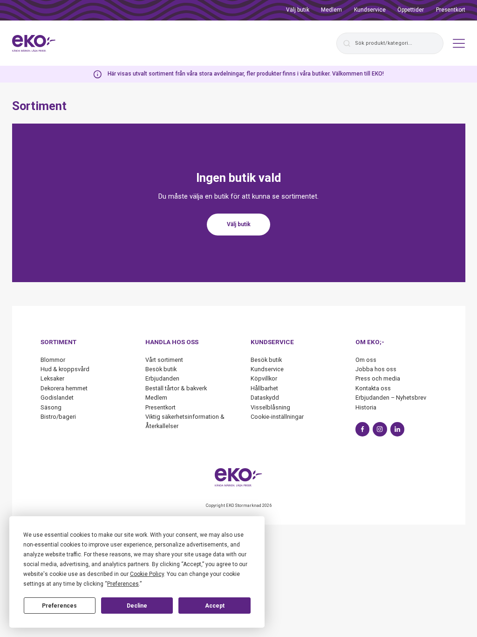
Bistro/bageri (58, 416)
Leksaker (52, 378)
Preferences (59, 605)
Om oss (365, 359)
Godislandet (57, 397)
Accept (215, 605)
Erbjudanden (162, 378)
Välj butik (297, 10)
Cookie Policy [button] (147, 574)
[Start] (34, 43)
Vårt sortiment (164, 359)
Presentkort (450, 10)
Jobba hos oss (375, 369)
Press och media (377, 378)
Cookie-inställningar (277, 416)
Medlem (331, 10)
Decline (137, 605)
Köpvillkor (264, 378)
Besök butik (161, 369)
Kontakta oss (373, 388)
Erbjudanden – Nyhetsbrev (390, 397)
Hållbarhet (264, 388)
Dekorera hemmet (64, 388)
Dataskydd (265, 397)
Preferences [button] (123, 584)
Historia (365, 407)
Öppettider (410, 10)
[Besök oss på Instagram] (380, 429)
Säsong (51, 407)
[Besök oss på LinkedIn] (397, 429)
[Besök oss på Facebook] (362, 429)
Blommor (53, 359)
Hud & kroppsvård (65, 369)
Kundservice (370, 10)
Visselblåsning (270, 407)
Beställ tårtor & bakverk (176, 388)
